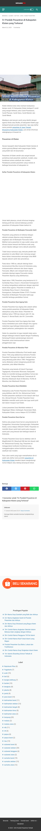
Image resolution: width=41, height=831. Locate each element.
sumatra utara (9, 765)
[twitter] (15, 489)
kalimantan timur (10, 710)
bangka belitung (10, 680)
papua (6, 734)
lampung (7, 717)
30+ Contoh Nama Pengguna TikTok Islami (20, 635)
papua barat (8, 738)
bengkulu (7, 687)
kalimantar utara (10, 714)
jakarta (6, 690)
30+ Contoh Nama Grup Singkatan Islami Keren (21, 650)
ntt (5, 731)
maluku (6, 721)
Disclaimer (20, 824)
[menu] (4, 9)
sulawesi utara (9, 755)
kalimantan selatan (11, 704)
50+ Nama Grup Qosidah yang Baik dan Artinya (21, 614)
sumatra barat (9, 758)
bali (5, 676)
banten (6, 683)
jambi (6, 693)
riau (5, 741)
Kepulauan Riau (9, 666)
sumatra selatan (10, 761)
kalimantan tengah (10, 707)
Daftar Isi (33, 821)
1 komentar (16, 27)
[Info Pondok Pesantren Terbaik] (20, 3)
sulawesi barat (9, 744)
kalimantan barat (10, 700)
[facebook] (6, 489)
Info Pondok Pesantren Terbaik (23, 828)
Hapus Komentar (25, 510)
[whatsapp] (34, 489)
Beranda (5, 821)
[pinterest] (25, 489)
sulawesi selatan (10, 748)
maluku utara (9, 724)
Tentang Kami (14, 821)
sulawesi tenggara (10, 751)
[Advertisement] (20, 51)
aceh (6, 673)
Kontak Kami (25, 821)
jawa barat (8, 697)
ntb (5, 727)
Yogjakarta (8, 670)
